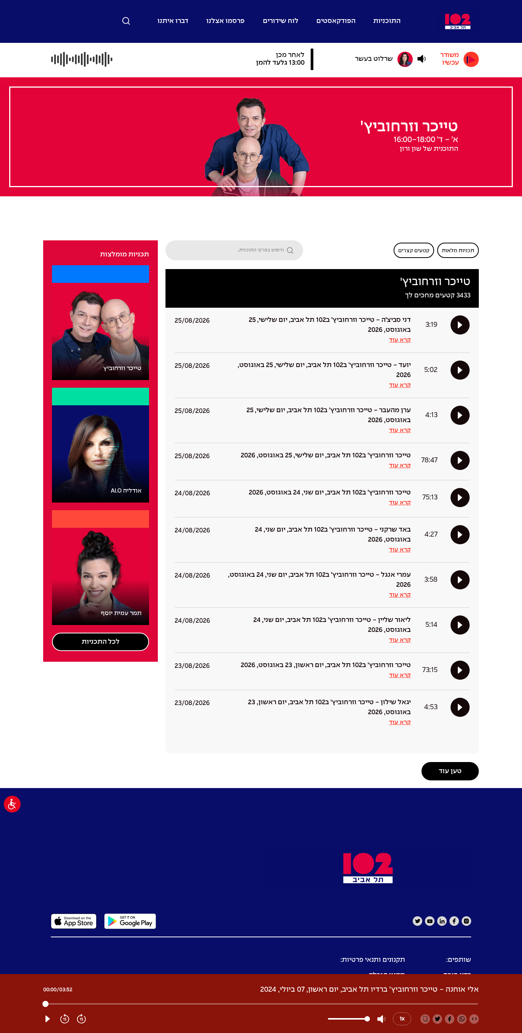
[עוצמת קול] (421, 59)
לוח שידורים (280, 21)
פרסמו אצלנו (225, 21)
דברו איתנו (172, 21)
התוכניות (386, 21)
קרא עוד (400, 340)
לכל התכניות (101, 642)
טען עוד (450, 771)
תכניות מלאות (458, 250)
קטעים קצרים (414, 250)
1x (402, 1019)
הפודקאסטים (335, 21)
